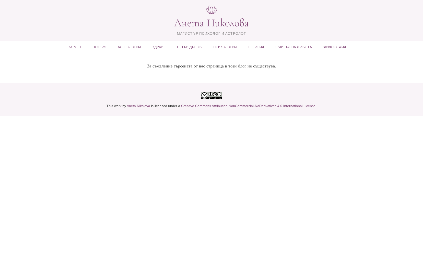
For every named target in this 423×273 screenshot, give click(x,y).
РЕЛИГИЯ (256, 46)
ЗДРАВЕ (158, 46)
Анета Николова (211, 23)
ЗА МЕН (74, 46)
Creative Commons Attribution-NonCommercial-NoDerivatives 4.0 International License (248, 106)
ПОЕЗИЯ (99, 46)
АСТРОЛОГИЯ (129, 46)
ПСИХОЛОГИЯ (225, 46)
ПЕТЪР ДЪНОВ (189, 46)
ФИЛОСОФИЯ (334, 46)
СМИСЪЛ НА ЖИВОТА (293, 46)
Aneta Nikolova (138, 106)
